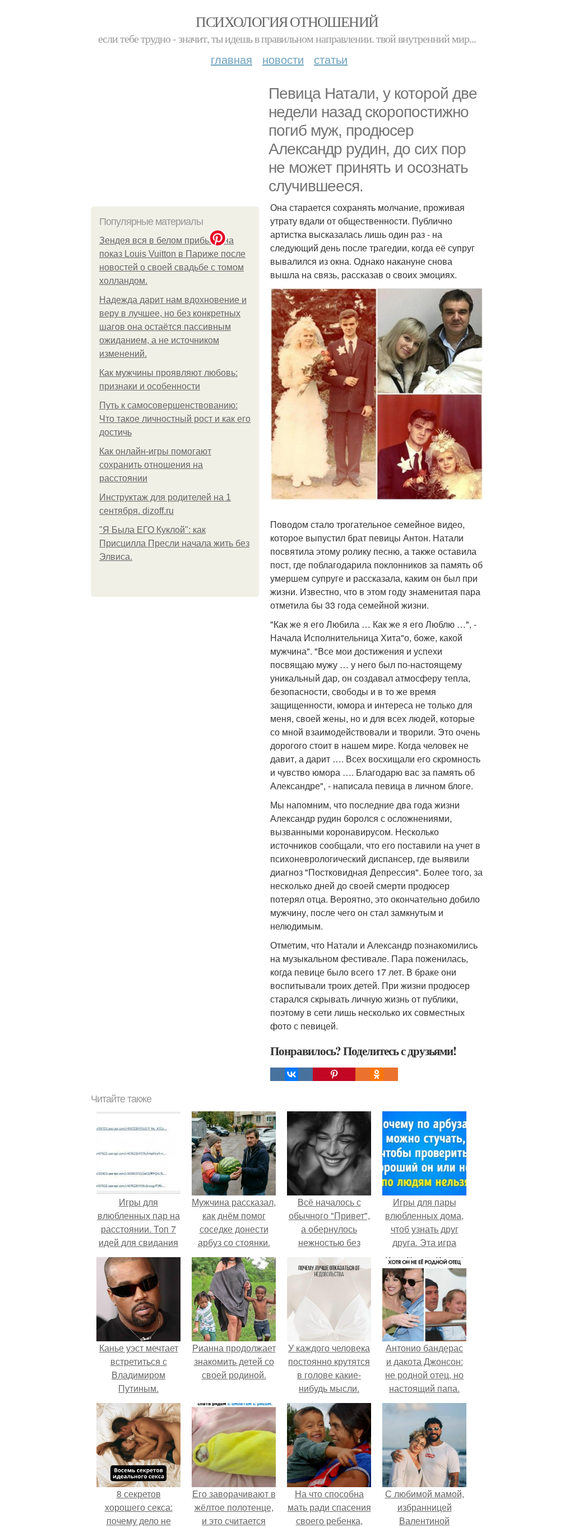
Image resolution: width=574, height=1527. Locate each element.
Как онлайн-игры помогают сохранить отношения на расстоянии (155, 465)
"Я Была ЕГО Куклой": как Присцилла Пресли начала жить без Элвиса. (174, 543)
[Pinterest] (334, 1074)
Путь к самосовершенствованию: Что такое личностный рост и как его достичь (175, 419)
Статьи (331, 59)
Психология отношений (287, 21)
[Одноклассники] (376, 1074)
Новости (283, 59)
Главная (231, 59)
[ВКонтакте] (291, 1074)
